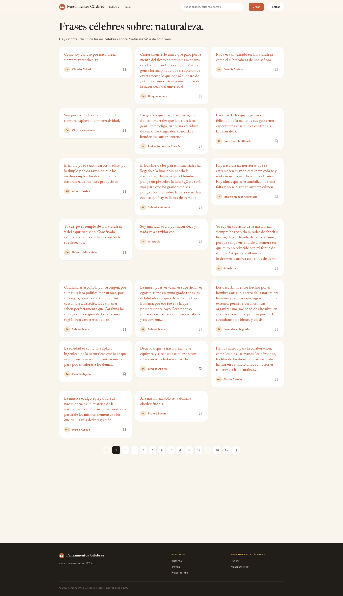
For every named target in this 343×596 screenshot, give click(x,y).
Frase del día (180, 572)
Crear (256, 7)
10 (198, 450)
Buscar (235, 561)
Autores (114, 7)
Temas (127, 7)
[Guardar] (124, 69)
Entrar (276, 7)
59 (226, 450)
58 (217, 450)
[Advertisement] (171, 490)
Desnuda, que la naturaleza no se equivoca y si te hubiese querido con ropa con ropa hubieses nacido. (168, 354)
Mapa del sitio (240, 566)
